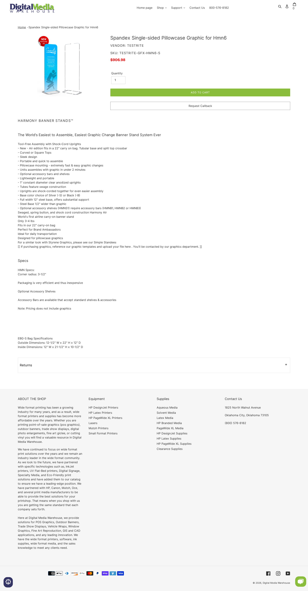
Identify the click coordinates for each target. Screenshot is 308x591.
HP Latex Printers (100, 412)
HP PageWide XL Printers (105, 418)
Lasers (93, 423)
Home (22, 27)
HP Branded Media (169, 423)
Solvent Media (166, 412)
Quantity (117, 73)
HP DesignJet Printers (103, 407)
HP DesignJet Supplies (172, 433)
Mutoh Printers (98, 428)
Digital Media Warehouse (276, 582)
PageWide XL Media (170, 428)
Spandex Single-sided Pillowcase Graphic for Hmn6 (63, 27)
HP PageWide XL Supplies (174, 443)
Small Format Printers (103, 433)
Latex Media (165, 418)
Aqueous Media (167, 407)
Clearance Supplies (170, 449)
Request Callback (200, 106)
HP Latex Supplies (169, 438)
